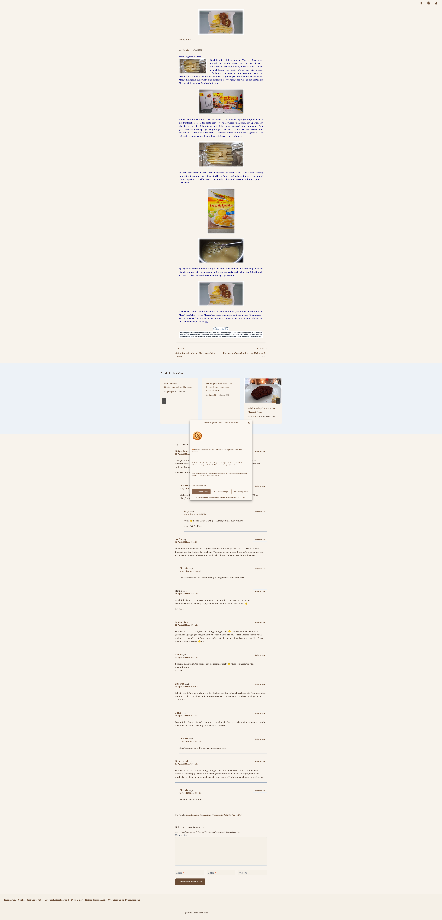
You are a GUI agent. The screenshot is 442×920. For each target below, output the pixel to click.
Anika (178, 539)
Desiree (179, 683)
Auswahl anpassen (240, 492)
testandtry (181, 622)
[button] (249, 423)
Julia (178, 712)
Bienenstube (182, 761)
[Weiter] (278, 401)
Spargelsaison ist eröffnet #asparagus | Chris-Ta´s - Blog (213, 815)
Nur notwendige (221, 492)
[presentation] (263, 390)
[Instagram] (422, 3)
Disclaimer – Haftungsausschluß (88, 899)
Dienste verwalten (199, 485)
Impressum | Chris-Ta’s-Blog (236, 497)
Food (181, 40)
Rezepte (189, 40)
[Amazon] (436, 3)
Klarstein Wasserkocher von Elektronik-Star (245, 353)
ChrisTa (185, 50)
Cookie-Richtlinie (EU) (30, 899)
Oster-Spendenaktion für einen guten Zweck (195, 353)
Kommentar (182, 835)
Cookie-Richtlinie (202, 497)
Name (180, 872)
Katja (186, 511)
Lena (178, 654)
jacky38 (170, 392)
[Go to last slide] (164, 401)
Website (243, 872)
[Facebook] (429, 3)
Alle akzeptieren (201, 492)
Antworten (260, 451)
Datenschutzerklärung (217, 497)
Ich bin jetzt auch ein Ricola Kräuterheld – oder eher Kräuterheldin (219, 387)
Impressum (10, 899)
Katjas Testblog (184, 451)
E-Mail (212, 872)
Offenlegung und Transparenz (124, 899)
